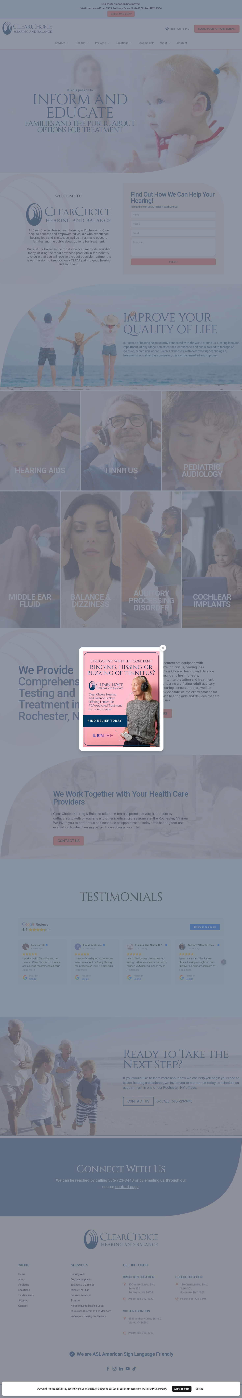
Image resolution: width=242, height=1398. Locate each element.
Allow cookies (181, 1388)
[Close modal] (163, 648)
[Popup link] (121, 699)
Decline (199, 1388)
